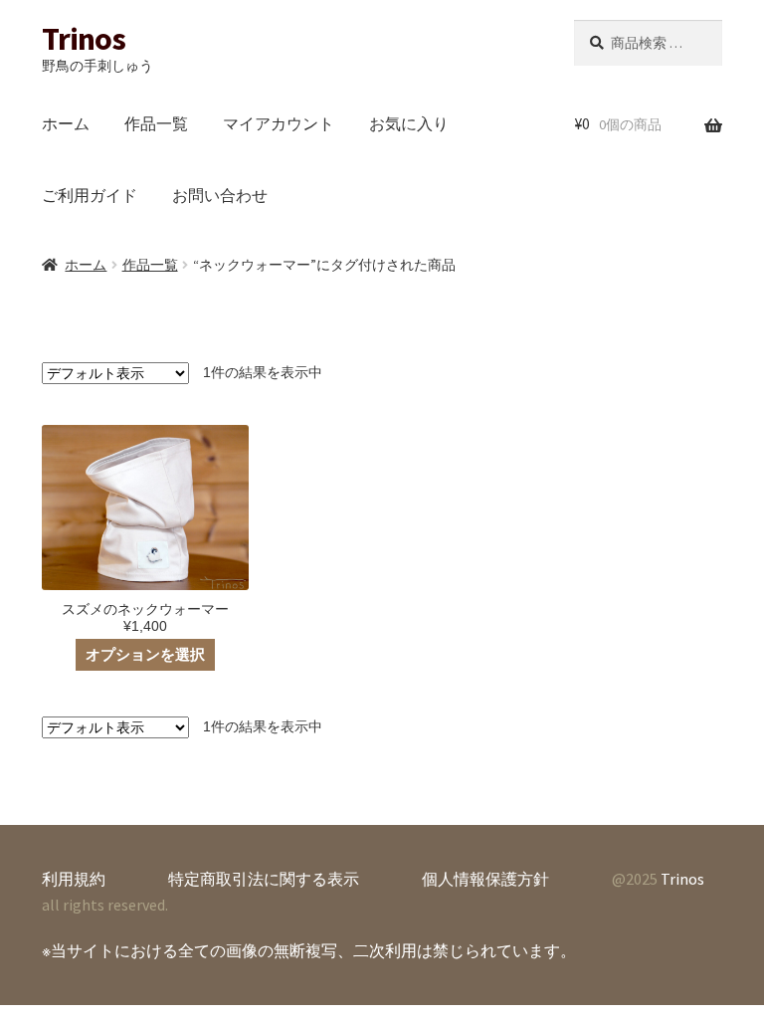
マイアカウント (278, 123)
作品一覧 (156, 123)
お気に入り (409, 123)
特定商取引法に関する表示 (263, 879)
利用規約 (73, 879)
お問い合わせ (220, 195)
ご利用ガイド (89, 195)
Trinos (83, 39)
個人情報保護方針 (485, 879)
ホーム (66, 123)
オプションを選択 (145, 654)
